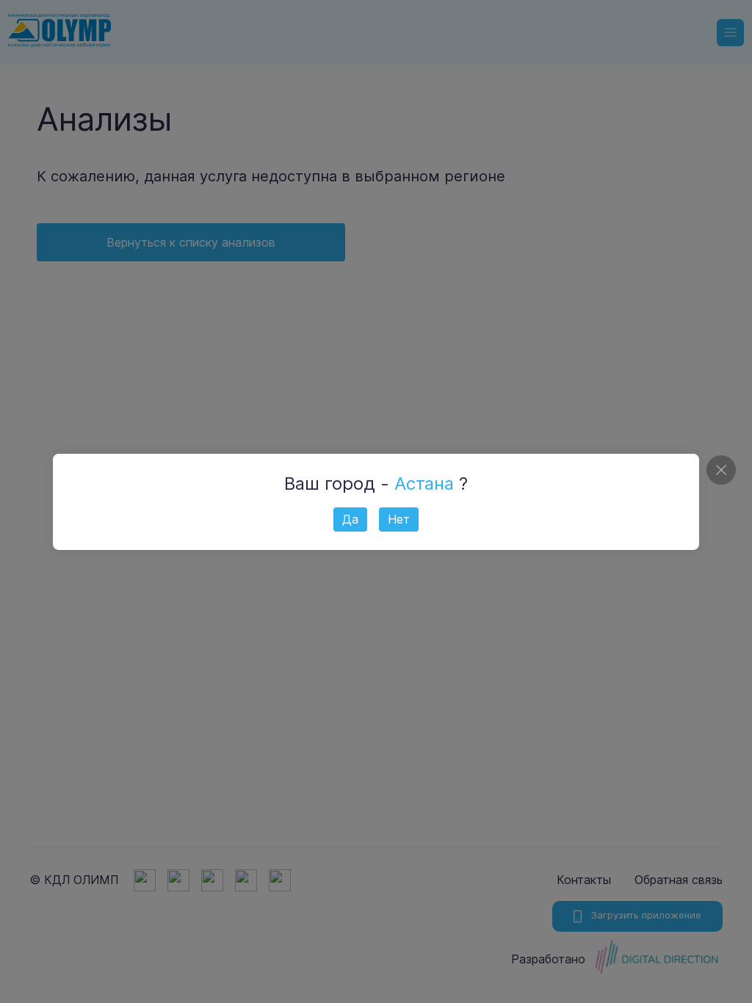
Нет (399, 519)
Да (350, 519)
